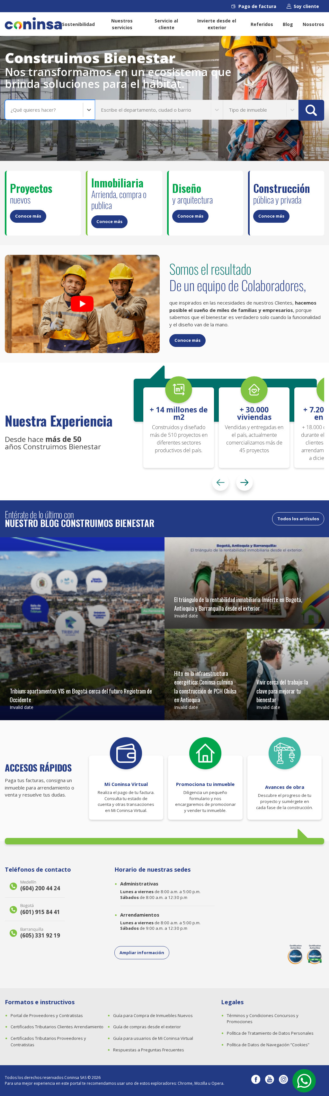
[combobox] (11, 110)
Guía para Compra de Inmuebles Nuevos (153, 1015)
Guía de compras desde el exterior (147, 1027)
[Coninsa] (33, 23)
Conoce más (28, 216)
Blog (288, 24)
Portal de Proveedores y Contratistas (47, 1015)
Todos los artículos (298, 519)
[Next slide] (244, 482)
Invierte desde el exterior (216, 24)
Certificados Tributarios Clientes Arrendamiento (57, 1027)
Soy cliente (306, 6)
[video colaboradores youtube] (82, 304)
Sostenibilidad (78, 24)
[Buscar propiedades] (311, 110)
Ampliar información (142, 952)
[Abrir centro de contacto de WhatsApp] (304, 1080)
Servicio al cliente (166, 24)
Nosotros (313, 24)
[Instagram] (283, 1080)
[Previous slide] (220, 482)
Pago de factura (257, 6)
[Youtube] (269, 1080)
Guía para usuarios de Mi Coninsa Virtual (153, 1038)
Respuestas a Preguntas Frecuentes (148, 1050)
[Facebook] (255, 1080)
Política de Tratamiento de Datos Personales (270, 1033)
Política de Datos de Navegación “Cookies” (268, 1045)
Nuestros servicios (122, 24)
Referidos (262, 24)
